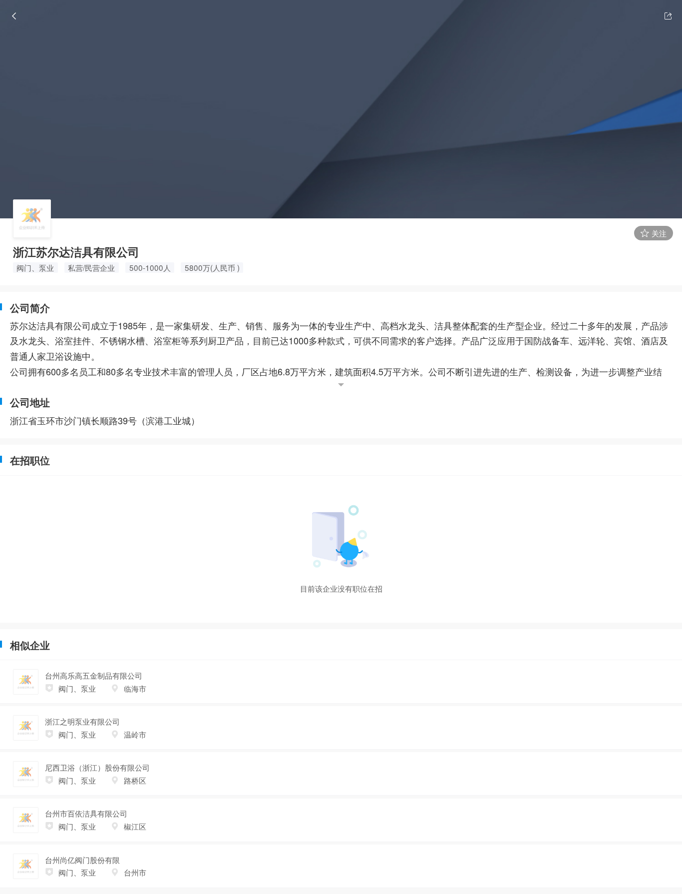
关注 (658, 232)
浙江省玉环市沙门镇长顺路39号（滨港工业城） (105, 420)
